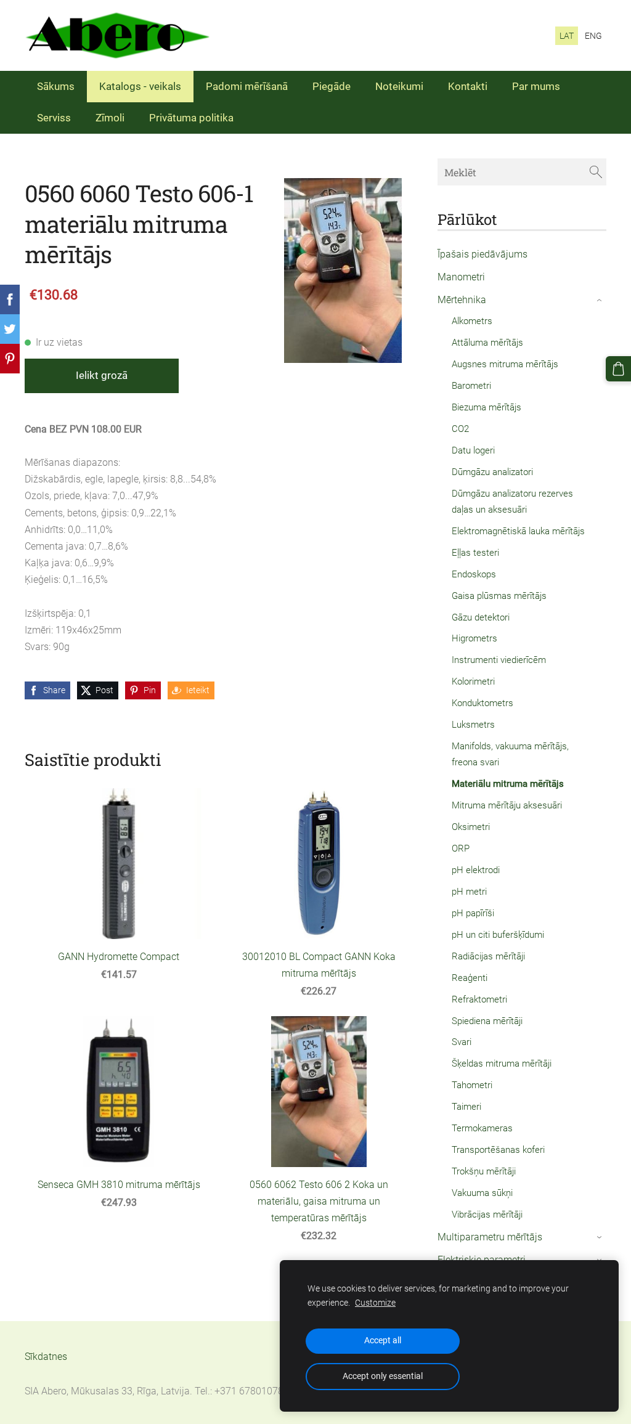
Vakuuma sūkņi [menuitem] (482, 1192)
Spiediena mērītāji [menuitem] (487, 1021)
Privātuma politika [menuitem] (191, 118)
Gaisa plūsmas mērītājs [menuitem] (499, 595)
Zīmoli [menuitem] (110, 118)
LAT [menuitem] (567, 36)
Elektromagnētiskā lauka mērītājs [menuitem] (518, 531)
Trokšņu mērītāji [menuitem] (484, 1171)
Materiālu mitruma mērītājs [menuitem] (508, 783)
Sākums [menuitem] (56, 86)
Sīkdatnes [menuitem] (46, 1356)
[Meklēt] (596, 171)
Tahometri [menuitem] (472, 1085)
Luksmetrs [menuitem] (473, 724)
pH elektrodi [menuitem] (476, 870)
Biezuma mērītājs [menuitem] (486, 407)
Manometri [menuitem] (461, 277)
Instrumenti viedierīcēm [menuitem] (499, 659)
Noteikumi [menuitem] (399, 86)
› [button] (600, 300)
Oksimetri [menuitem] (471, 826)
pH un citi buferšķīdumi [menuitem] (498, 934)
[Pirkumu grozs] (618, 368)
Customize (375, 1303)
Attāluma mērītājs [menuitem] (487, 342)
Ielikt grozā (102, 375)
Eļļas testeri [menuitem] (475, 552)
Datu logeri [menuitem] (473, 450)
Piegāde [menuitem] (331, 86)
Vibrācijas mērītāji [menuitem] (487, 1214)
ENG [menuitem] (593, 36)
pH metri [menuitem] (469, 891)
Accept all (382, 1340)
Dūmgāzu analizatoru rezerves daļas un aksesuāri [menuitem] (512, 501)
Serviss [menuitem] (54, 118)
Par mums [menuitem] (536, 86)
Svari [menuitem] (461, 1042)
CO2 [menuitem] (460, 428)
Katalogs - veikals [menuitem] (140, 86)
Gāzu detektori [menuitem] (481, 617)
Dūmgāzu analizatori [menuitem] (492, 472)
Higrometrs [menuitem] (474, 638)
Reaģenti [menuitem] (469, 977)
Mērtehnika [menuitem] (462, 300)
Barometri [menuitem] (471, 385)
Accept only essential (383, 1376)
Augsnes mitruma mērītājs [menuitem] (505, 364)
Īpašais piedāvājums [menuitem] (482, 254)
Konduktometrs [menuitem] (482, 703)
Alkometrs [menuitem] (472, 321)
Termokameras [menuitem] (482, 1128)
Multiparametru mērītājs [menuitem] (490, 1237)
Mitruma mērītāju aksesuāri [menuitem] (507, 805)
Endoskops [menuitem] (474, 574)
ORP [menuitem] (461, 848)
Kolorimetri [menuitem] (473, 681)
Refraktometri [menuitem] (479, 999)
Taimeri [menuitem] (466, 1106)
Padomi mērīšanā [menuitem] (247, 86)
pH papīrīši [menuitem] (473, 913)
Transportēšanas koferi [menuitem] (498, 1149)
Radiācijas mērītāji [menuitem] (488, 956)
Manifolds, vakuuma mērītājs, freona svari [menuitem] (510, 754)
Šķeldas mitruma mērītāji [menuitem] (502, 1063)
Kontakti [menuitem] (467, 86)
